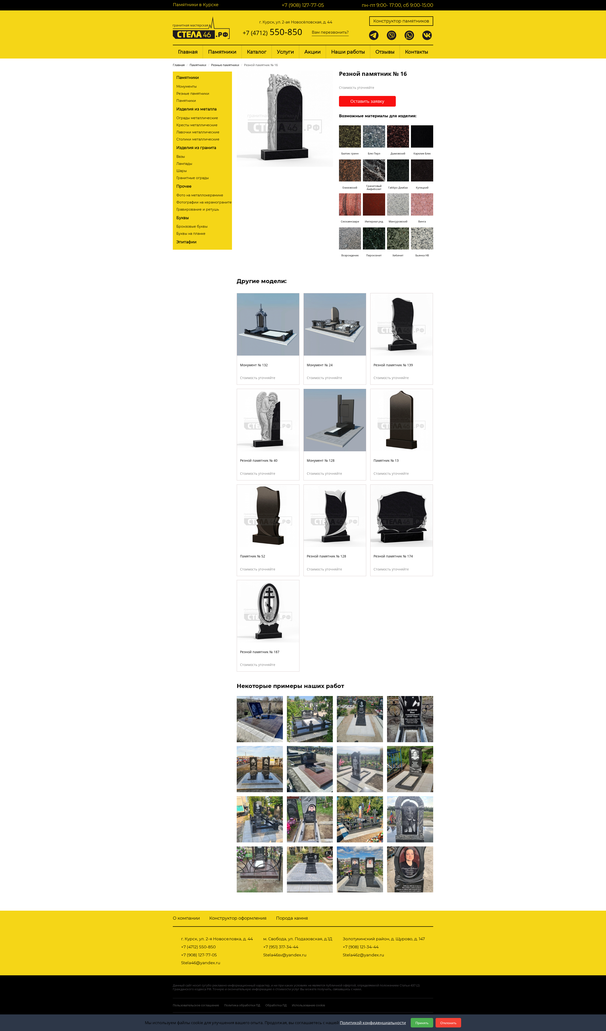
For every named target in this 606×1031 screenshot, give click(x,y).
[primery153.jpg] (310, 819)
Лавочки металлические (197, 132)
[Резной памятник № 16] (285, 118)
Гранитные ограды (192, 178)
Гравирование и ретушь (197, 209)
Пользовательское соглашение (196, 1005)
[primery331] (410, 819)
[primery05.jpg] (410, 768)
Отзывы (385, 52)
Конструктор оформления (238, 918)
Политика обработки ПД (242, 1005)
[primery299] (360, 768)
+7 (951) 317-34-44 (280, 947)
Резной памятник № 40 (258, 460)
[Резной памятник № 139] (401, 324)
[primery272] (410, 718)
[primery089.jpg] (410, 869)
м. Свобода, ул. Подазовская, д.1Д (297, 938)
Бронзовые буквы (192, 226)
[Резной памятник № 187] (268, 611)
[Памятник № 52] (268, 515)
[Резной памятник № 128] (335, 515)
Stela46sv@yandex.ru (284, 955)
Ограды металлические (197, 118)
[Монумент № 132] (268, 324)
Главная (188, 52)
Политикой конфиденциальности (373, 1022)
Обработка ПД (276, 1005)
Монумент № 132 (254, 365)
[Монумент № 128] (335, 419)
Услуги (285, 52)
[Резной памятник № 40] (268, 419)
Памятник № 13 (386, 460)
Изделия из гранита (196, 147)
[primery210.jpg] (310, 869)
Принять (421, 1022)
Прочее (184, 186)
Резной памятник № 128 (326, 556)
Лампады (184, 164)
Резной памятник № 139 (393, 365)
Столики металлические (197, 139)
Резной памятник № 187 (259, 652)
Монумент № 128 (320, 460)
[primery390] (260, 768)
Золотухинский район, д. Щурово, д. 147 (384, 938)
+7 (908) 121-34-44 (361, 947)
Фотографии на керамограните (204, 202)
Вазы (180, 156)
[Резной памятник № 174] (401, 515)
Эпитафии (186, 242)
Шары (181, 171)
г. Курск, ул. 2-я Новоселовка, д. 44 (217, 938)
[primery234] (310, 768)
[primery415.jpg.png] (360, 869)
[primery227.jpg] (360, 819)
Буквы (182, 218)
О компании (186, 918)
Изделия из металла (196, 109)
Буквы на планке (190, 233)
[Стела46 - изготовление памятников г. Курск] (201, 27)
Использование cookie (308, 1005)
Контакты (416, 52)
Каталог (257, 52)
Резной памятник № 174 (393, 556)
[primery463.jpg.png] (360, 718)
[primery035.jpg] (260, 819)
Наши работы (348, 52)
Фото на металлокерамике (199, 195)
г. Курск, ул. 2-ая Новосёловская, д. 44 (295, 22)
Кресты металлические (197, 125)
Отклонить (448, 1022)
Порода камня (292, 918)
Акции (312, 52)
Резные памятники (192, 93)
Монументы (186, 86)
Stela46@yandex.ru (200, 962)
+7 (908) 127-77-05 (303, 5)
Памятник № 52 (252, 556)
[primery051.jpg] (260, 718)
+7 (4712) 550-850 (198, 947)
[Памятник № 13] (401, 419)
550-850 (272, 32)
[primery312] (310, 718)
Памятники (222, 52)
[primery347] (260, 869)
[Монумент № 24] (335, 324)
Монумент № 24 (320, 365)
